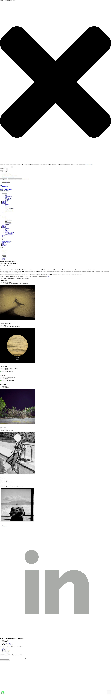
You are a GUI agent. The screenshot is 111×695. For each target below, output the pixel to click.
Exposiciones (7, 206)
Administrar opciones (6, 173)
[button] (55, 82)
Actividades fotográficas (6, 241)
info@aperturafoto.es (9, 644)
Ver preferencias (25, 178)
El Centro (4, 203)
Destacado (4, 245)
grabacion (4, 256)
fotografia (4, 255)
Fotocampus (7, 200)
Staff (5, 205)
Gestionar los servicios (6, 174)
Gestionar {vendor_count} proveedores (9, 175)
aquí (48, 276)
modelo (3, 259)
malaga (3, 258)
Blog (3, 243)
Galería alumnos (10, 209)
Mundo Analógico (8, 198)
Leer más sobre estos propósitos (8, 176)
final (3, 254)
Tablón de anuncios (5, 651)
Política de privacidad (6, 182)
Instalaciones (7, 204)
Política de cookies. (89, 164)
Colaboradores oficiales (9, 210)
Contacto (4, 212)
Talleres (6, 197)
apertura (3, 249)
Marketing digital (5, 652)
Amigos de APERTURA (9, 208)
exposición (4, 252)
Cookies (3, 649)
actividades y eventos (6, 242)
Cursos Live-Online (8, 196)
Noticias (3, 211)
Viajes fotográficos (8, 199)
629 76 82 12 (8, 643)
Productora (4, 202)
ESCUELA (4, 193)
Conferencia (4, 244)
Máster (6, 194)
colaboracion (4, 250)
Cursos (6, 195)
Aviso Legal (4, 648)
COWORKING (5, 201)
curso (3, 251)
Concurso (6, 207)
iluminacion (4, 257)
